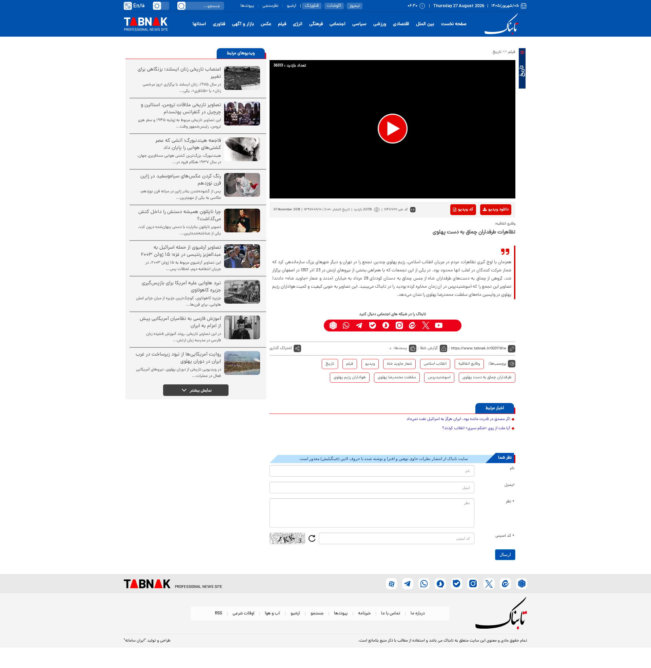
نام (512, 468)
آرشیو (291, 6)
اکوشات (334, 6)
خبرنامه (364, 613)
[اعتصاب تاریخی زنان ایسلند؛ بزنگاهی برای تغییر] (242, 78)
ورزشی (379, 24)
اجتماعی (338, 24)
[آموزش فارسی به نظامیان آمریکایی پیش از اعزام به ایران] (242, 327)
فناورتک (312, 6)
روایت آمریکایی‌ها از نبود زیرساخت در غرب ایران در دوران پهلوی (178, 358)
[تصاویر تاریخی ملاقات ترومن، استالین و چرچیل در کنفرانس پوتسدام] (242, 114)
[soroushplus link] (386, 325)
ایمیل (509, 485)
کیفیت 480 (487, 238)
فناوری (219, 24)
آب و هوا (272, 613)
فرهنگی (316, 24)
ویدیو (370, 364)
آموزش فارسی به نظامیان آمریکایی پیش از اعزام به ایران (180, 323)
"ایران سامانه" (135, 641)
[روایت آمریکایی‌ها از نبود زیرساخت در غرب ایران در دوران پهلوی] (242, 363)
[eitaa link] (412, 325)
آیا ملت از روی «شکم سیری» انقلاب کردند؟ (476, 428)
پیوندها (247, 6)
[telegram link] (359, 325)
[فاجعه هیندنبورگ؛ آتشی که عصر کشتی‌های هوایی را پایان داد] (242, 149)
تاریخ (497, 52)
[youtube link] (439, 325)
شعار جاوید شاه (399, 364)
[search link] (181, 6)
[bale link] (373, 325)
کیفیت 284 (487, 248)
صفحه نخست (454, 24)
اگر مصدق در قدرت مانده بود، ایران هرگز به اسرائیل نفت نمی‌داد (458, 419)
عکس (266, 24)
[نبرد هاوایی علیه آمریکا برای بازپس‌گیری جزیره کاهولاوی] (242, 292)
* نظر (510, 502)
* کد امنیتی (504, 536)
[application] (392, 129)
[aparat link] (452, 325)
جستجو (317, 613)
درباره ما (418, 613)
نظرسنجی (270, 6)
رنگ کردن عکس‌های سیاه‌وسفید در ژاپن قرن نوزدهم (180, 180)
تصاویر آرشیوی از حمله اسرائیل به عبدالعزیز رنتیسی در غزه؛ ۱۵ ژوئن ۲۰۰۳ (181, 251)
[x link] (425, 325)
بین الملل (425, 24)
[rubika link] (333, 325)
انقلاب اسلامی (435, 364)
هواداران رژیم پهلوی (350, 378)
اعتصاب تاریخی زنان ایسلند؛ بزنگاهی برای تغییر (179, 73)
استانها (199, 24)
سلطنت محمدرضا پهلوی (397, 378)
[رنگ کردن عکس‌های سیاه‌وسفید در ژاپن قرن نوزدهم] (242, 185)
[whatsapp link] (346, 325)
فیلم (282, 24)
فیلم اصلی (488, 227)
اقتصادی (401, 24)
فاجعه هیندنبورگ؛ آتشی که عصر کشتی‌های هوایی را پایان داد (188, 144)
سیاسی (359, 24)
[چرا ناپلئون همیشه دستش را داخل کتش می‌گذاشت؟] (242, 220)
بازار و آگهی (243, 24)
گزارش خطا (429, 348)
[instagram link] (399, 325)
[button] (393, 129)
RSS (218, 613)
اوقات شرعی (243, 613)
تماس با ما (390, 613)
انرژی (297, 24)
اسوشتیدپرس (439, 378)
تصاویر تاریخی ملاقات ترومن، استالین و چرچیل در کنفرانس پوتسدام (181, 109)
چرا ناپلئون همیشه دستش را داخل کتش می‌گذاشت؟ (179, 216)
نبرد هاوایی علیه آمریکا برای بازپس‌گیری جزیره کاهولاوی (181, 287)
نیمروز (355, 6)
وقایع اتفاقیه (469, 364)
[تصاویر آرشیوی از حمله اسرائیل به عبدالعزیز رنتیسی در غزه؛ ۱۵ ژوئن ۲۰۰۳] (242, 256)
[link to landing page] (502, 24)
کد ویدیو (465, 210)
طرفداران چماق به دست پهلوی (487, 378)
